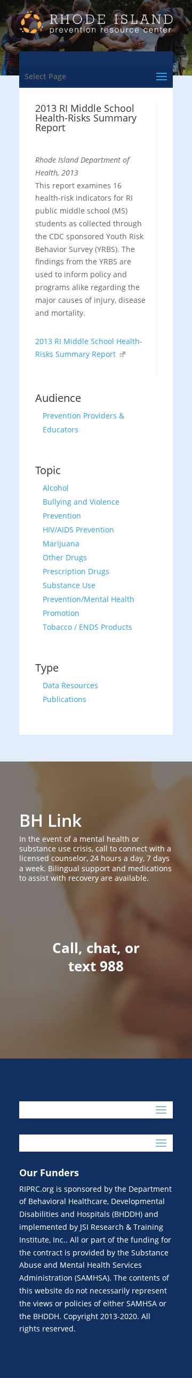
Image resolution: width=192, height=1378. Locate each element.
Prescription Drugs (76, 571)
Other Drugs (65, 557)
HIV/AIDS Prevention (78, 529)
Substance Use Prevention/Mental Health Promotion (88, 599)
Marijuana (61, 543)
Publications (64, 699)
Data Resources (70, 685)
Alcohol (56, 488)
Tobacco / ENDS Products (87, 627)
